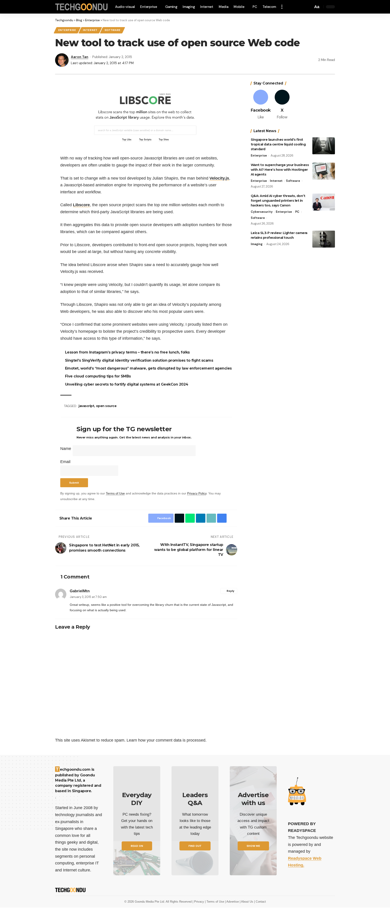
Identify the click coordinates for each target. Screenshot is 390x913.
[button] (282, 7)
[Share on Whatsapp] (190, 518)
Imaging (256, 244)
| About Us (247, 901)
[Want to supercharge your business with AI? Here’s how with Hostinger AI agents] (323, 171)
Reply (230, 591)
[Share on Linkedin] (200, 518)
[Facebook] (261, 105)
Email (65, 461)
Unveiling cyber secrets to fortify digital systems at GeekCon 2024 (126, 384)
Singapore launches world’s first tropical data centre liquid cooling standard (278, 144)
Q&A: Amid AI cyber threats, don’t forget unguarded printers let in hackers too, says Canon (278, 200)
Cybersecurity (262, 212)
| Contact (260, 901)
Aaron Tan (79, 57)
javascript (86, 406)
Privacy (199, 901)
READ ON (137, 846)
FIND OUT (195, 846)
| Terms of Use (215, 901)
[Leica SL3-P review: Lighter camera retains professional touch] (323, 239)
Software (112, 30)
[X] (282, 105)
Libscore (81, 205)
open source (106, 406)
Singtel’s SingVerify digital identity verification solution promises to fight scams (139, 360)
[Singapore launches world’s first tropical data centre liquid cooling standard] (323, 145)
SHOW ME (253, 846)
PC (297, 212)
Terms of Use (115, 493)
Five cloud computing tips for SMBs (98, 376)
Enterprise (67, 30)
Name (65, 448)
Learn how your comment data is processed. (167, 740)
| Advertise (232, 901)
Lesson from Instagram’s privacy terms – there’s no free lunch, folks (127, 352)
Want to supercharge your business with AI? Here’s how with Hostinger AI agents (280, 169)
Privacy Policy (197, 493)
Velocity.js (219, 178)
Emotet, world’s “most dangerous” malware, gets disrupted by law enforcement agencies (148, 368)
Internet (90, 30)
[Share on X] (179, 518)
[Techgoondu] (81, 7)
